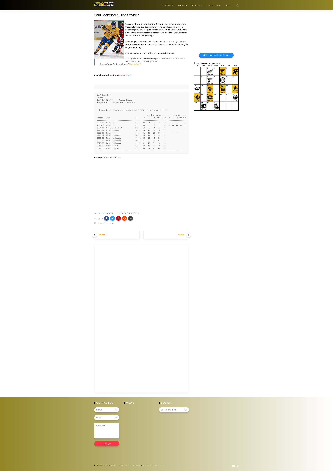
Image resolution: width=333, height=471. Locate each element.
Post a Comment (106, 223)
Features (196, 5)
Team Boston (158, 465)
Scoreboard (167, 5)
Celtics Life (125, 465)
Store (228, 5)
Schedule (182, 5)
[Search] (237, 6)
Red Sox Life (136, 465)
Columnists (213, 5)
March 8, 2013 (135, 64)
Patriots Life (147, 465)
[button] (106, 218)
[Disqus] (141, 283)
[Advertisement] (141, 189)
